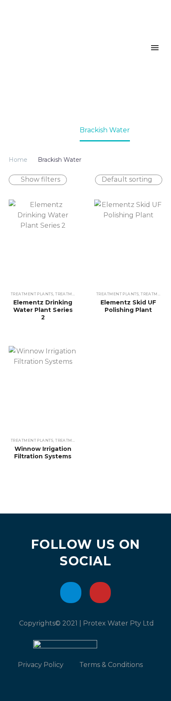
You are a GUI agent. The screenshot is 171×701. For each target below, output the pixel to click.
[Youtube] (100, 592)
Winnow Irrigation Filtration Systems (42, 452)
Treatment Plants (32, 294)
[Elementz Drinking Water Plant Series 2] (43, 242)
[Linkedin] (70, 592)
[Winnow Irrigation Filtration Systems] (43, 388)
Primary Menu (154, 47)
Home (18, 159)
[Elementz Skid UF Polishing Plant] (128, 242)
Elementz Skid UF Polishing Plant (128, 306)
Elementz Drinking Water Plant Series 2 (43, 310)
